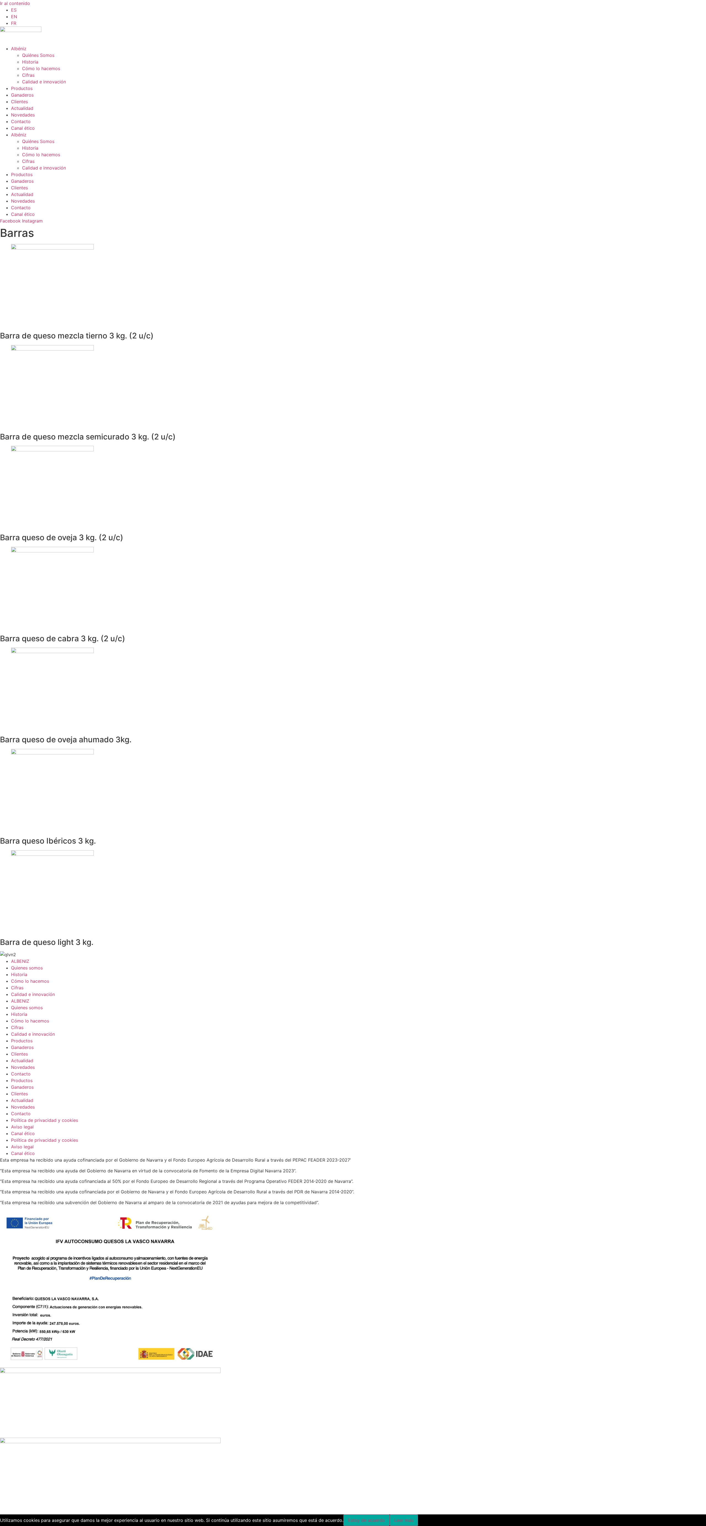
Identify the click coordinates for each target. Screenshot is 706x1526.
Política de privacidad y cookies (44, 1120)
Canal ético (23, 128)
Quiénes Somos (38, 55)
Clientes (19, 101)
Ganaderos (22, 95)
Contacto (21, 121)
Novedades (23, 115)
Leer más (403, 1520)
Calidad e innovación (44, 81)
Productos (22, 88)
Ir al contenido (15, 3)
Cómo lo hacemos (41, 68)
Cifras (28, 75)
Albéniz (18, 48)
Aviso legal (22, 1127)
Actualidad (22, 108)
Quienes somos (27, 968)
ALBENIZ (20, 961)
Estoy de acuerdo (366, 1520)
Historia (30, 62)
